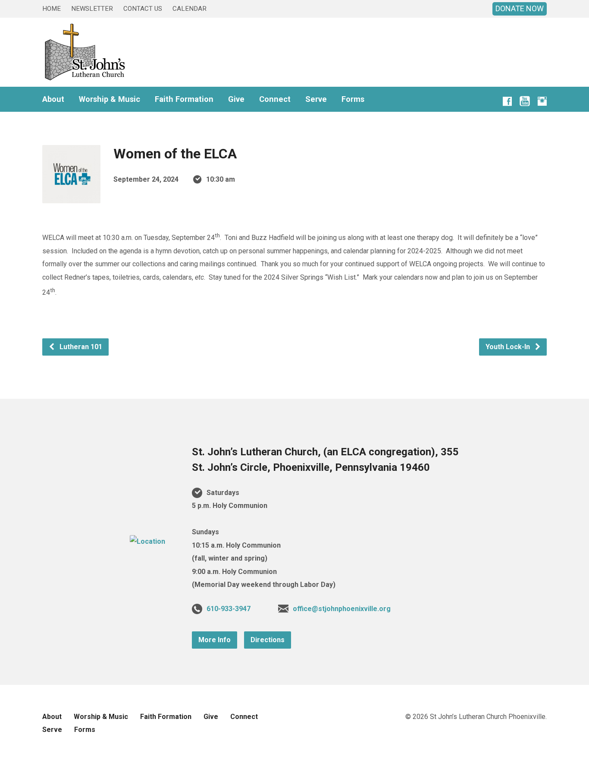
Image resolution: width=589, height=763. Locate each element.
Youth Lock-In (509, 347)
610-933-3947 (229, 609)
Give (236, 99)
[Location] (147, 541)
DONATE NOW (519, 8)
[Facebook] (507, 101)
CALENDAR (189, 9)
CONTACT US (142, 9)
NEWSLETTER (92, 9)
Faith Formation (184, 99)
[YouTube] (525, 102)
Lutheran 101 (80, 347)
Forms (352, 99)
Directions (268, 640)
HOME (51, 9)
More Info (214, 640)
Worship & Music (109, 99)
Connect (275, 99)
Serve (316, 99)
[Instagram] (542, 101)
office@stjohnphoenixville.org (342, 609)
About (53, 99)
